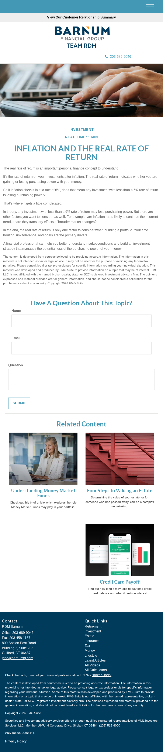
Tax (87, 646)
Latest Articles (95, 660)
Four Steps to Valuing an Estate (120, 490)
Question (15, 365)
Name (16, 311)
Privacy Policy (16, 741)
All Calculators (96, 670)
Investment (93, 631)
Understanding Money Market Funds (43, 493)
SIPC (42, 725)
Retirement (93, 626)
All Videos (92, 665)
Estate (89, 636)
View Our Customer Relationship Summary (81, 17)
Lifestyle (91, 655)
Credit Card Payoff (120, 582)
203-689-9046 (120, 56)
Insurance (92, 641)
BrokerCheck (101, 675)
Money (90, 650)
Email (15, 338)
